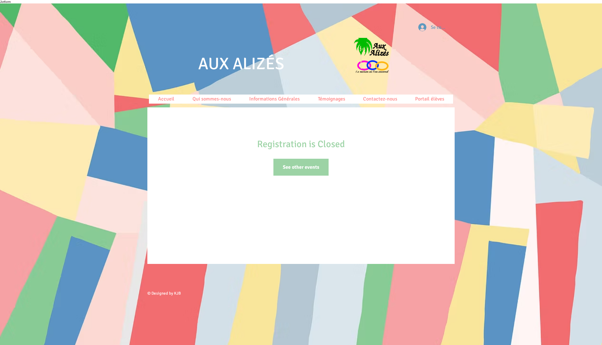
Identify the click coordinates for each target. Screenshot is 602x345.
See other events (301, 167)
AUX (215, 64)
